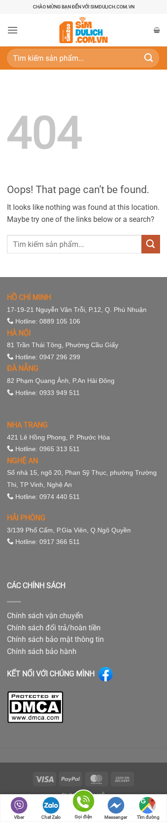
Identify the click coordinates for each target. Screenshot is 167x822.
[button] (12, 30)
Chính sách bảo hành (42, 651)
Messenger (115, 817)
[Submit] (149, 58)
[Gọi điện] (83, 803)
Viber (19, 817)
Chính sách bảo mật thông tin (55, 639)
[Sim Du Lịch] (83, 30)
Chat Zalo (51, 817)
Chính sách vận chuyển (45, 615)
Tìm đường (148, 817)
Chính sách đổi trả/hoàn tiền (54, 627)
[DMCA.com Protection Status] (35, 706)
